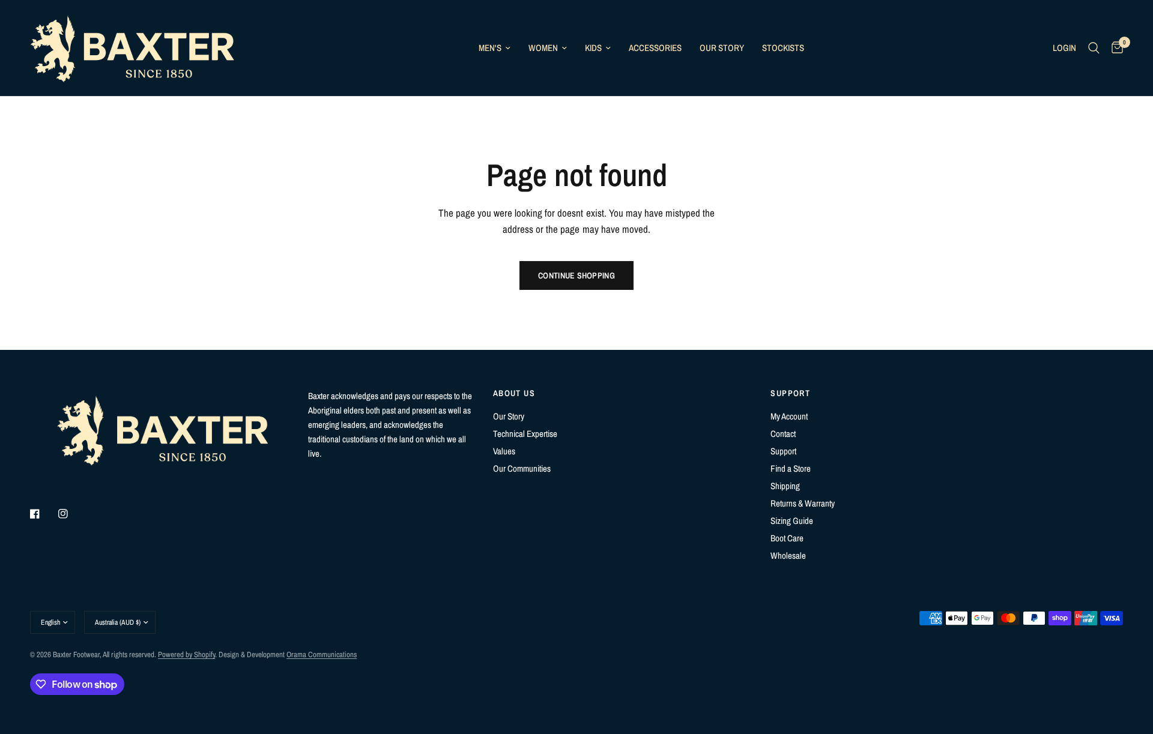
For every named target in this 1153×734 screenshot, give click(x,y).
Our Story (508, 416)
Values (504, 451)
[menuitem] (494, 48)
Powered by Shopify (186, 654)
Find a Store (790, 468)
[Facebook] (43, 514)
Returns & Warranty (802, 503)
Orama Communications (321, 654)
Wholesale (788, 555)
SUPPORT (790, 393)
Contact (783, 433)
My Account (789, 416)
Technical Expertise (525, 433)
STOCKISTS (783, 47)
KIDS (593, 47)
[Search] (1094, 48)
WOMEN (543, 47)
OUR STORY (722, 47)
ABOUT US (514, 393)
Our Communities (522, 468)
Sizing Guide (791, 520)
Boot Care (786, 538)
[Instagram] (71, 514)
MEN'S (490, 47)
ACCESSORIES (655, 47)
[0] (1114, 48)
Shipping (785, 486)
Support (783, 451)
